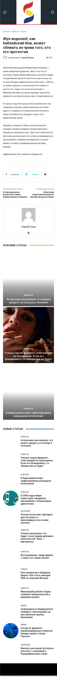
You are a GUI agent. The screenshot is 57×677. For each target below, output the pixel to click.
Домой (6, 31)
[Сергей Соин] (5, 58)
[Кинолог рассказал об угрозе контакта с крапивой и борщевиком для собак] (10, 649)
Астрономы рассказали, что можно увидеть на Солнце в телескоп (29, 301)
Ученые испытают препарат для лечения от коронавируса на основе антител (37, 518)
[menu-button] (5, 12)
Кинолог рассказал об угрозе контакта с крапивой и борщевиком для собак (37, 651)
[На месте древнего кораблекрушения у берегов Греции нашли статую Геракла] (10, 630)
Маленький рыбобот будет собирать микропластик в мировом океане (36, 594)
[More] (45, 174)
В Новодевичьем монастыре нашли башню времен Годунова (15, 194)
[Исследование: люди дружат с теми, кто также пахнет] (10, 555)
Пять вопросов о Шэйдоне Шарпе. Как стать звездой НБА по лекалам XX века (35, 575)
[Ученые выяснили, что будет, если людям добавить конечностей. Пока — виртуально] (10, 536)
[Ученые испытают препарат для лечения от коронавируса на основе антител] (10, 517)
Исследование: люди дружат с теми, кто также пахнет (37, 556)
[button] (52, 12)
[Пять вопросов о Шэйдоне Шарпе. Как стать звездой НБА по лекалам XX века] (10, 574)
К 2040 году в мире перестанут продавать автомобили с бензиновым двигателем (36, 499)
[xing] (28, 232)
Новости (15, 31)
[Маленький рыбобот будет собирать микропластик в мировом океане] (10, 593)
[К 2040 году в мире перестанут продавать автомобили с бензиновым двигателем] (10, 498)
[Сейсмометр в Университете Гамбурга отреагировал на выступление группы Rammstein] (10, 612)
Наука (23, 31)
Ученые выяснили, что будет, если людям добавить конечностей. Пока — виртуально (37, 537)
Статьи (24, 569)
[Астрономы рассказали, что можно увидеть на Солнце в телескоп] (28, 278)
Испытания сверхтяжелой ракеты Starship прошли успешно (42, 194)
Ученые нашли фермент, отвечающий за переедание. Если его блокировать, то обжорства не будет (28, 356)
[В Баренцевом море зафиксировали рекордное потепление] (28, 392)
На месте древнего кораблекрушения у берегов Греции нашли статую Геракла (36, 632)
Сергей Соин (27, 58)
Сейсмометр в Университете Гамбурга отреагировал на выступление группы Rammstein (37, 613)
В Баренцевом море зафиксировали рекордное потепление (28, 414)
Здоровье (25, 511)
